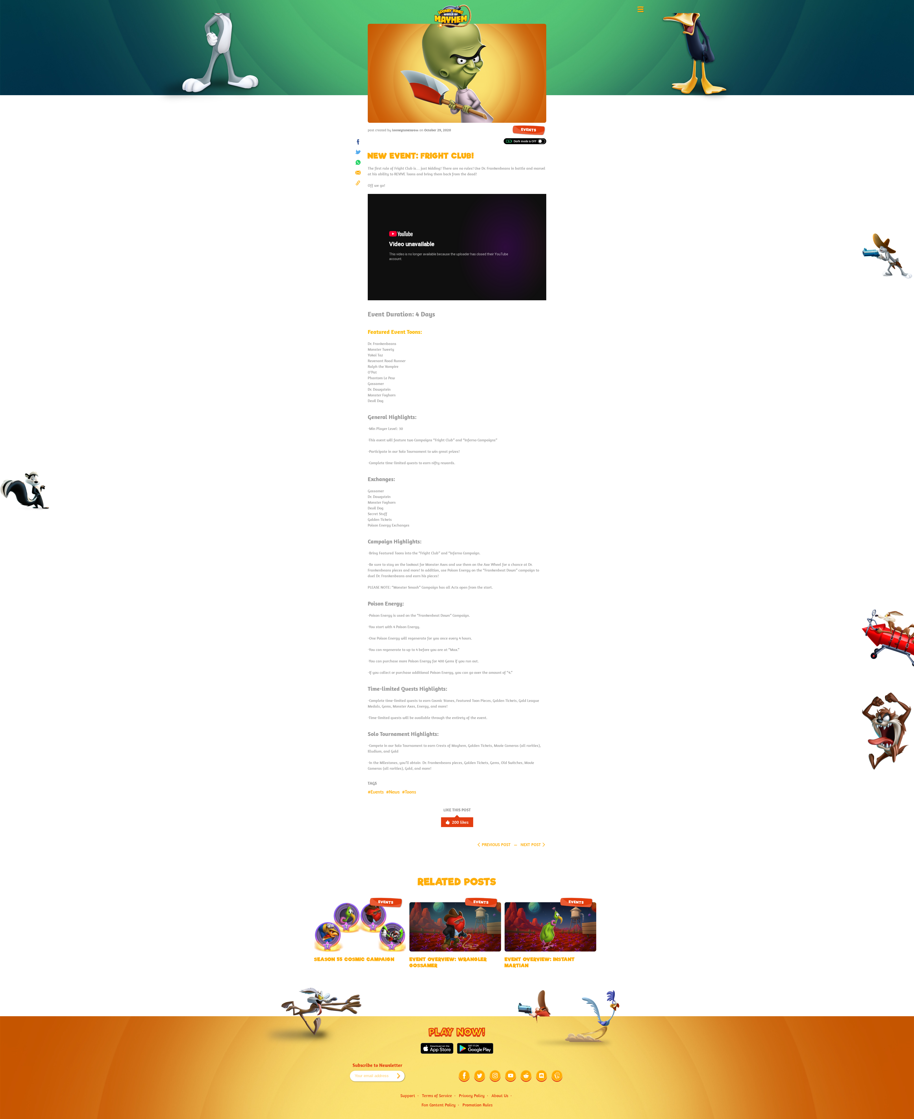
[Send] (358, 172)
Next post (531, 844)
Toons (410, 792)
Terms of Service (437, 1095)
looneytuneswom (405, 130)
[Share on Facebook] (358, 142)
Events (528, 130)
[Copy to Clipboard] (358, 183)
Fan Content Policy (439, 1105)
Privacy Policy (472, 1095)
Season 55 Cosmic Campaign (354, 959)
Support (407, 1095)
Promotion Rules (477, 1105)
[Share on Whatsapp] (358, 162)
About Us (500, 1095)
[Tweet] (358, 152)
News (394, 792)
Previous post (496, 844)
